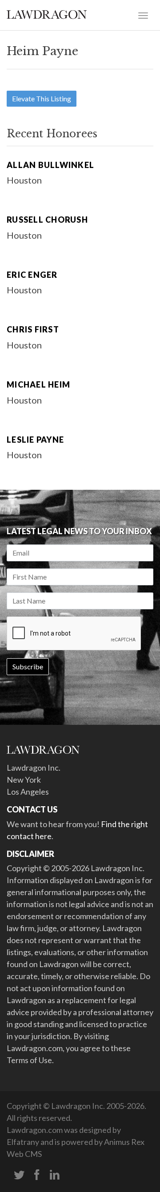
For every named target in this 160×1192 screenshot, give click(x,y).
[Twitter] (19, 1175)
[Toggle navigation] (143, 14)
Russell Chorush (47, 219)
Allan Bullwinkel (50, 165)
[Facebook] (37, 1175)
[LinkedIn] (54, 1175)
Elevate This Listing (41, 98)
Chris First (33, 329)
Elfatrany (23, 1142)
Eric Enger (32, 275)
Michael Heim (38, 384)
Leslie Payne (35, 439)
